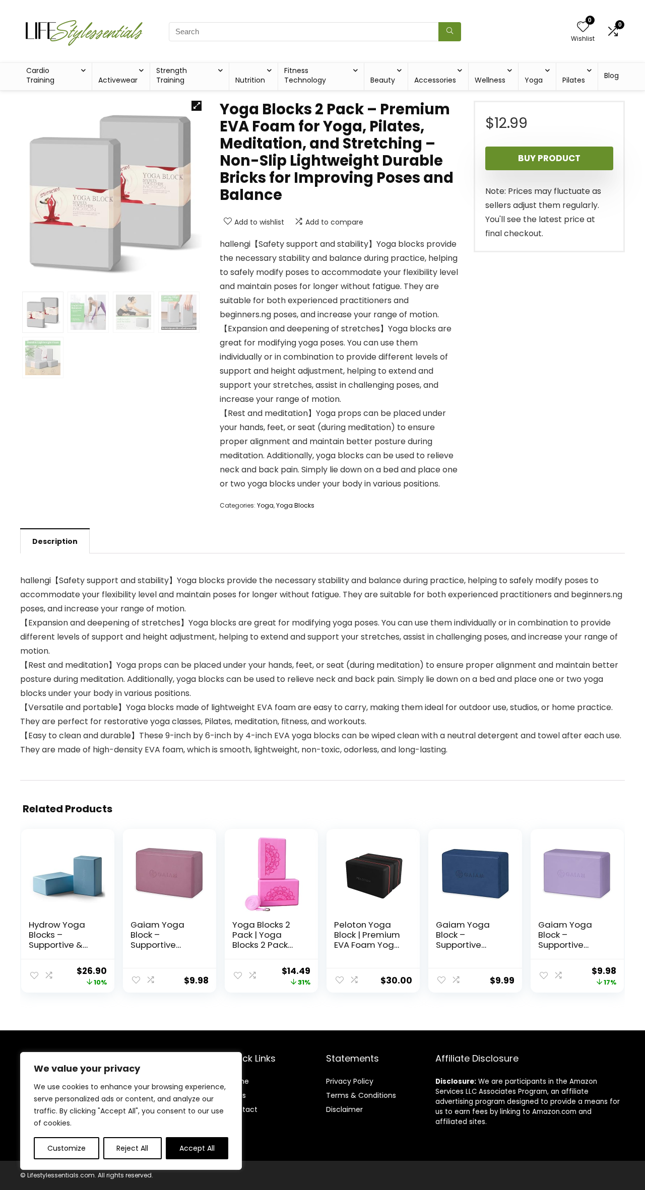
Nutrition (250, 80)
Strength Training (171, 75)
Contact (242, 1109)
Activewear (118, 80)
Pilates (573, 80)
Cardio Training (40, 75)
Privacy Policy (349, 1081)
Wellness (490, 80)
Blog (611, 76)
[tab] (55, 540)
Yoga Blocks (295, 505)
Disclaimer (344, 1109)
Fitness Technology (305, 75)
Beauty (382, 80)
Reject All (132, 1148)
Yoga (534, 80)
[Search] (449, 31)
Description (55, 541)
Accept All (197, 1148)
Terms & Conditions (361, 1095)
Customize (66, 1148)
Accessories (435, 80)
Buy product (549, 158)
